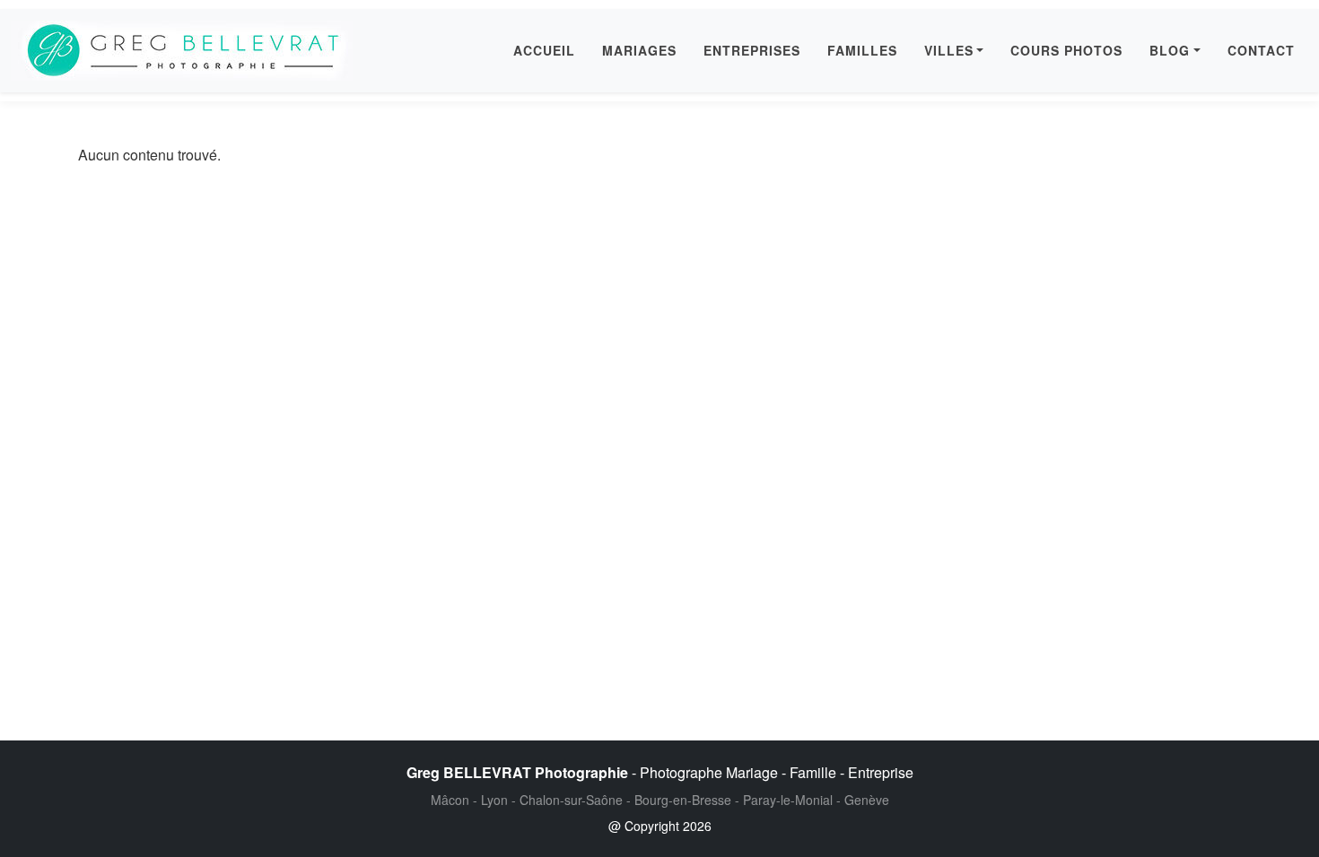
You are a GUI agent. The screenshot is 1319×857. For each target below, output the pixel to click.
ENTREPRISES (751, 50)
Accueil (544, 50)
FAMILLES (862, 50)
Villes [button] (949, 50)
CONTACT (1261, 50)
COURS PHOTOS (1066, 50)
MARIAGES (639, 50)
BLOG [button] (1169, 50)
